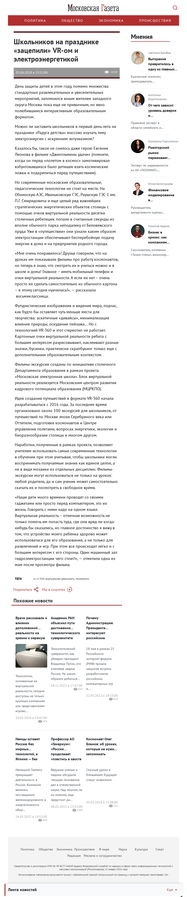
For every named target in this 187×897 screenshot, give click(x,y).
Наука (123, 849)
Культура (141, 849)
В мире (104, 849)
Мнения (142, 36)
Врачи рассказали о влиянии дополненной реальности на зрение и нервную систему (31, 628)
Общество (72, 20)
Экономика (111, 20)
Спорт (160, 849)
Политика (35, 20)
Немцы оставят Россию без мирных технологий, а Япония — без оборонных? (28, 749)
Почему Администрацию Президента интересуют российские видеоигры (99, 628)
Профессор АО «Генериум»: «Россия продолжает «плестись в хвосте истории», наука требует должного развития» (66, 749)
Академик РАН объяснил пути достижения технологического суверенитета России (65, 628)
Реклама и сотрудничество (103, 856)
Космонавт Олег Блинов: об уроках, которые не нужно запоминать (101, 746)
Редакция (74, 856)
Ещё (170, 890)
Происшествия (155, 20)
